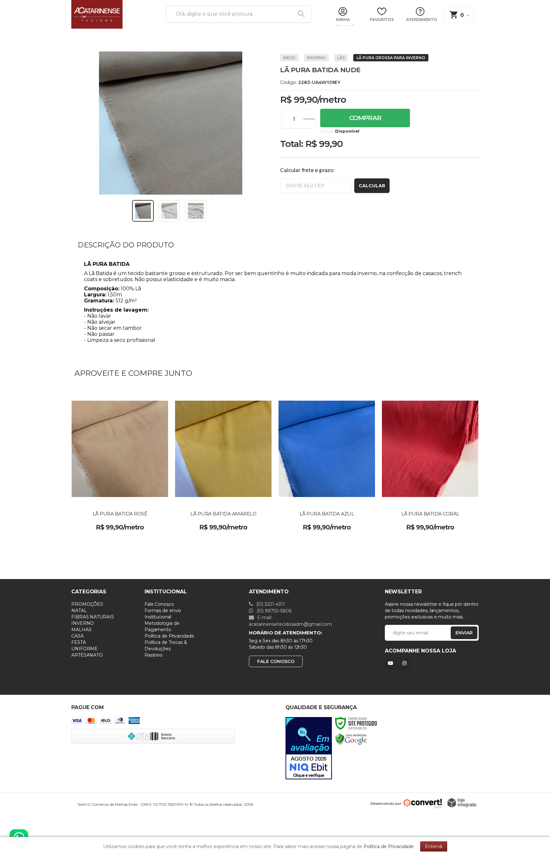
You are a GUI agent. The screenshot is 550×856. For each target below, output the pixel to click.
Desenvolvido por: (386, 803)
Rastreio (154, 655)
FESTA (78, 642)
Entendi (433, 846)
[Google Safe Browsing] (351, 738)
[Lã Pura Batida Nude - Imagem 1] (143, 211)
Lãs (341, 57)
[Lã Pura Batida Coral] (430, 462)
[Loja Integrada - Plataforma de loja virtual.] (462, 803)
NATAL (79, 610)
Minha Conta (342, 22)
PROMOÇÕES (87, 604)
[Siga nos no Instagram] (406, 663)
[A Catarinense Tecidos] (111, 14)
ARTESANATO (87, 655)
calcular (372, 186)
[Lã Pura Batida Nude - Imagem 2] (169, 211)
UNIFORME (84, 649)
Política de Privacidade (169, 636)
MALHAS (81, 629)
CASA (77, 636)
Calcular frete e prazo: (307, 170)
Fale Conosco (159, 604)
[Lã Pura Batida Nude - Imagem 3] (196, 211)
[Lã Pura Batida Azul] (327, 462)
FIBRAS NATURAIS (92, 617)
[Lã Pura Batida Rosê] (120, 462)
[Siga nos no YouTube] (392, 663)
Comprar (365, 118)
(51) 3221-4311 (270, 604)
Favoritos (381, 19)
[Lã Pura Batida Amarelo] (223, 462)
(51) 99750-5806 (273, 611)
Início (289, 57)
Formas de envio (163, 610)
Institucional (158, 617)
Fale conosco (275, 661)
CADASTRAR (457, 634)
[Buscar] (299, 14)
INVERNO (316, 57)
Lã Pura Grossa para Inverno (390, 57)
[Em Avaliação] (309, 748)
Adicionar (136, 523)
